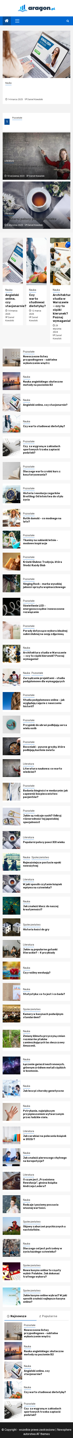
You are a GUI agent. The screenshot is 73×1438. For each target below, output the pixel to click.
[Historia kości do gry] (11, 927)
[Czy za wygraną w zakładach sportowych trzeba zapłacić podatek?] (11, 447)
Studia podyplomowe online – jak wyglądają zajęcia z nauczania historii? (43, 703)
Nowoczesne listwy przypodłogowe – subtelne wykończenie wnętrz (40, 359)
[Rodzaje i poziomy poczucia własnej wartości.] (11, 1204)
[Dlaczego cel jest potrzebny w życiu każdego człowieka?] (11, 1248)
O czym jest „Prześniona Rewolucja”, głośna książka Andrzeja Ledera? (40, 1183)
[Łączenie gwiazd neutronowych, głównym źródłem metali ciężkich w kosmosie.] (11, 1065)
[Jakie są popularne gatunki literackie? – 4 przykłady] (11, 949)
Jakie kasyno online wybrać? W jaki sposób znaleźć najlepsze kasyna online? (45, 1298)
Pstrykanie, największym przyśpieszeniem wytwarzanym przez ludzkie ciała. (43, 1114)
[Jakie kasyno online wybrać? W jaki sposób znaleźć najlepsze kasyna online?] (11, 1296)
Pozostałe (29, 351)
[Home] (7, 21)
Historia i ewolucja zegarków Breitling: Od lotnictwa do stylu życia (43, 496)
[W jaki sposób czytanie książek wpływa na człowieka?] (11, 884)
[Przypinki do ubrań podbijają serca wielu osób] (11, 724)
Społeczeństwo (40, 857)
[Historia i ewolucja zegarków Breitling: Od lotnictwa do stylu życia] (11, 494)
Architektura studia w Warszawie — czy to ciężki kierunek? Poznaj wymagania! (44, 656)
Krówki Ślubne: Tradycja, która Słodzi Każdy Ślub (42, 563)
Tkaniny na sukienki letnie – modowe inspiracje (40, 542)
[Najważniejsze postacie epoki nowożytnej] (11, 862)
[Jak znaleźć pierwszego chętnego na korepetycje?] (11, 1157)
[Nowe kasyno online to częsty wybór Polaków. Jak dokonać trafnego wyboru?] (11, 1271)
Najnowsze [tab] (18, 1316)
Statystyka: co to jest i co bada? (44, 994)
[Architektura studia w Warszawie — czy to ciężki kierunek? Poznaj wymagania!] (60, 261)
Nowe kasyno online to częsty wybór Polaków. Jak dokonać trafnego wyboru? (42, 1273)
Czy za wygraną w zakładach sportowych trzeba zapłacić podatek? (41, 449)
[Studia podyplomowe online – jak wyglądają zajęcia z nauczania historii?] (11, 701)
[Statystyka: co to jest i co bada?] (11, 992)
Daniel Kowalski (35, 99)
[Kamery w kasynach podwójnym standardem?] (11, 1013)
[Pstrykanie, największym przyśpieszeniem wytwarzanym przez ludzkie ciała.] (11, 1112)
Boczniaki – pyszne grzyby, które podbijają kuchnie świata (44, 748)
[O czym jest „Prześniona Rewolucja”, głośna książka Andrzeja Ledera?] (11, 1181)
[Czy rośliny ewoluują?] (11, 970)
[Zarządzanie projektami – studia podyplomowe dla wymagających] (11, 677)
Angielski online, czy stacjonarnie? (25, 91)
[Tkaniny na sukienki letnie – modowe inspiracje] (11, 540)
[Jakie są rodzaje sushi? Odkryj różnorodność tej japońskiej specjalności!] (11, 817)
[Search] (68, 20)
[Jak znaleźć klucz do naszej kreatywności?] (11, 906)
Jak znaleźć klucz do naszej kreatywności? (40, 908)
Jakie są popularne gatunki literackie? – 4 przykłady (40, 951)
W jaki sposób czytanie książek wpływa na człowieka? (42, 886)
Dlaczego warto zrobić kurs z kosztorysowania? (42, 473)
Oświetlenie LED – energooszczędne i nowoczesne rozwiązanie (43, 609)
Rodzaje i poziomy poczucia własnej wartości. (40, 1206)
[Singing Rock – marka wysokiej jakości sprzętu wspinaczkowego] (11, 583)
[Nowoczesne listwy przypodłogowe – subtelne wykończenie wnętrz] (11, 357)
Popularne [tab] (49, 1316)
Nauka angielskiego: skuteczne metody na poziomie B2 (43, 383)
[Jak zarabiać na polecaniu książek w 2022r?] (11, 1135)
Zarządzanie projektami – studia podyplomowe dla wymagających (44, 680)
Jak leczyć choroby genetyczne (43, 1090)
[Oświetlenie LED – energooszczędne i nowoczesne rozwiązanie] (11, 607)
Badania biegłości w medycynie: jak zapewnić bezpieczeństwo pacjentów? (45, 794)
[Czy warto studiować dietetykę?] (36, 261)
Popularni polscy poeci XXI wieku (30, 219)
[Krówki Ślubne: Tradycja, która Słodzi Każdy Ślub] (11, 561)
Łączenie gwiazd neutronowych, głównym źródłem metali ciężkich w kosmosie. (44, 1067)
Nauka (15, 118)
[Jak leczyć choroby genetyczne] (11, 1089)
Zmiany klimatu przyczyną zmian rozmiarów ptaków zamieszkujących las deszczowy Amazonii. (44, 1041)
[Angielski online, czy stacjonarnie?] (36, 54)
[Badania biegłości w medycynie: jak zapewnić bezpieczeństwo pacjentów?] (11, 792)
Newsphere (64, 1429)
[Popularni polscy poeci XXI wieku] (11, 840)
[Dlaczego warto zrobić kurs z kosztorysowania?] (11, 471)
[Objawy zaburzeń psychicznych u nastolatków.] (11, 1226)
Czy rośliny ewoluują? (36, 972)
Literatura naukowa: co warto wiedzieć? (28, 168)
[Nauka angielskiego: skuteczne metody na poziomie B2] (11, 381)
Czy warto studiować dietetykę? (37, 300)
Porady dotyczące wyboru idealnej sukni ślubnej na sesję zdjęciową (45, 632)
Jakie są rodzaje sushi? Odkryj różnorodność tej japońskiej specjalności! (42, 819)
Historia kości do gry (36, 929)
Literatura (9, 161)
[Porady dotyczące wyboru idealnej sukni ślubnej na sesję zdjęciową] (11, 630)
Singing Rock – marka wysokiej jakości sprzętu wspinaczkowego (44, 585)
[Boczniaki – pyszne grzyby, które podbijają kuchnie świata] (11, 746)
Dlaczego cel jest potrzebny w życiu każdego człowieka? (42, 1250)
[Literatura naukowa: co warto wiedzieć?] (11, 768)
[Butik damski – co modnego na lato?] (11, 518)
